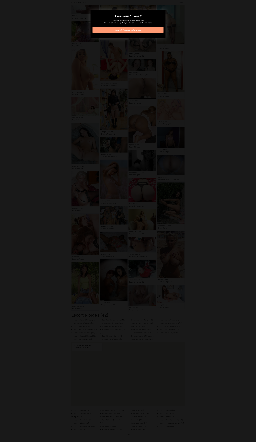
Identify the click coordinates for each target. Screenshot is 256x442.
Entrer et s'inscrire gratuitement (128, 30)
